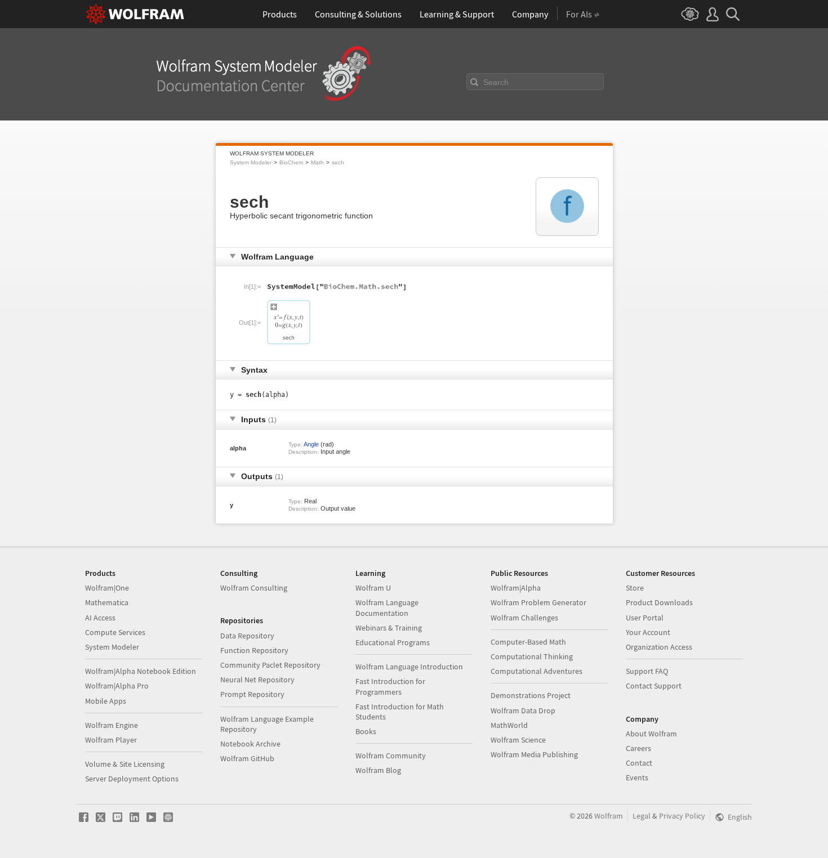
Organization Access (659, 647)
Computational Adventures (536, 671)
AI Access (100, 618)
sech (338, 162)
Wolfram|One (107, 588)
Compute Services (115, 632)
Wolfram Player (111, 740)
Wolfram (608, 816)
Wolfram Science (518, 740)
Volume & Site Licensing (124, 764)
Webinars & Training (388, 628)
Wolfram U (373, 588)
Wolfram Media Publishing (534, 754)
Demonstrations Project (531, 695)
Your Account (648, 632)
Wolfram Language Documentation (387, 607)
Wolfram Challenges (524, 618)
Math (317, 162)
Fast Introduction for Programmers (390, 686)
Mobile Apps (105, 701)
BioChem (291, 162)
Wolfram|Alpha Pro (117, 686)
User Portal (645, 618)
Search (496, 82)
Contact (639, 763)
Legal (642, 816)
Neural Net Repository (257, 679)
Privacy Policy (682, 816)
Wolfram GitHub (247, 758)
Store (635, 588)
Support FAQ (647, 671)
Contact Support (654, 686)
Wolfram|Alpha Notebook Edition (140, 671)
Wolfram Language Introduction (409, 667)
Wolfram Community (390, 755)
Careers (638, 748)
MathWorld (509, 725)
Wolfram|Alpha (516, 588)
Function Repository (254, 650)
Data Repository (247, 636)
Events (637, 777)
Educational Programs (392, 642)
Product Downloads (659, 602)
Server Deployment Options (132, 779)
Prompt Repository (252, 694)
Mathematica (106, 602)
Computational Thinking (532, 656)
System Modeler (250, 162)
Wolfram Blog (378, 770)
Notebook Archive (250, 744)
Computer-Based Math (528, 642)
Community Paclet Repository (270, 665)
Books (365, 731)
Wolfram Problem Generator (538, 602)
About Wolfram (651, 734)
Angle (311, 444)
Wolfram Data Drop (523, 710)
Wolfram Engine (111, 725)
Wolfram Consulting (253, 588)
